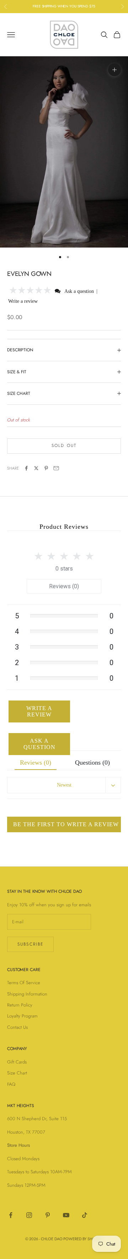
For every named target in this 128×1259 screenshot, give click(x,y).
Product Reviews (64, 526)
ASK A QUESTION (39, 744)
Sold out (64, 445)
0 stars (64, 568)
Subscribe (30, 944)
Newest (64, 785)
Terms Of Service (23, 982)
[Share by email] (56, 468)
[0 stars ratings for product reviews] (64, 554)
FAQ (11, 1084)
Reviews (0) (64, 586)
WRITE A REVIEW (39, 711)
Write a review (23, 301)
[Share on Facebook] (26, 468)
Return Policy (19, 1005)
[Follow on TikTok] (84, 1215)
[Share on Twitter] (36, 468)
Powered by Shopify (83, 1239)
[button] (30, 291)
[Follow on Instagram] (29, 1215)
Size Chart (17, 1073)
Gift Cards (17, 1062)
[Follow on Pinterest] (47, 1215)
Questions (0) (92, 762)
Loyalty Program (22, 1016)
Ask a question (79, 291)
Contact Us (17, 1027)
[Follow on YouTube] (66, 1215)
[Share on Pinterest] (46, 468)
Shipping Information (27, 994)
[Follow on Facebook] (10, 1215)
